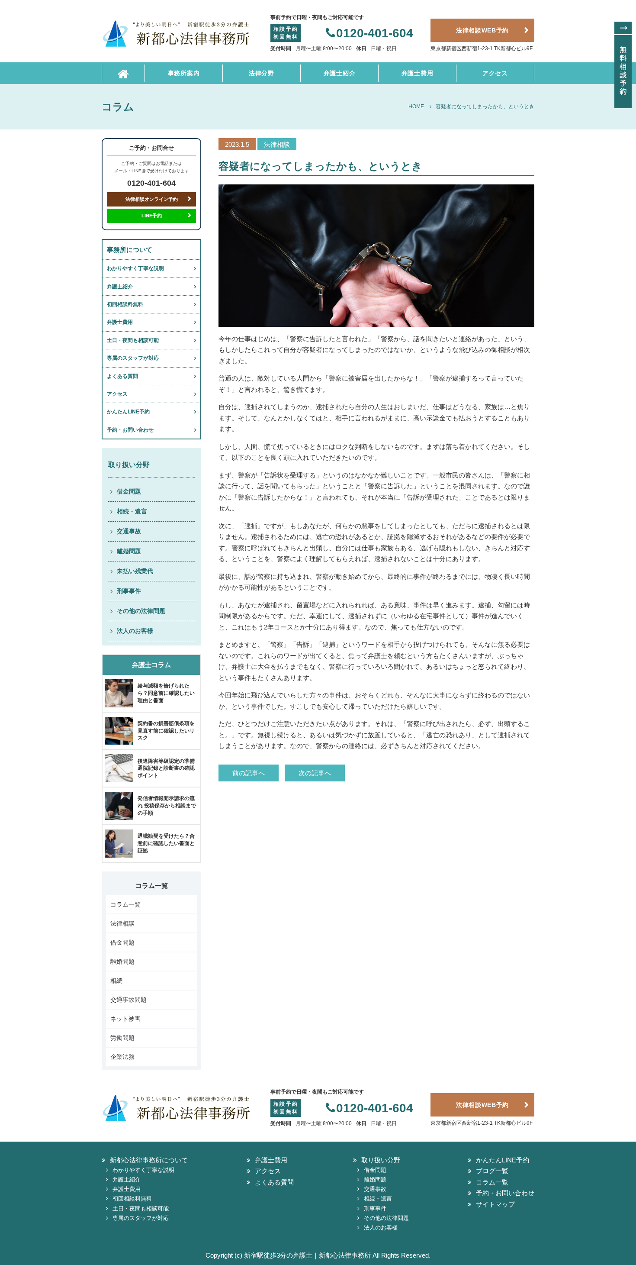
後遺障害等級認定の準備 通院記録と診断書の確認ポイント (166, 768)
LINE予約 (151, 215)
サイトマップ (495, 1204)
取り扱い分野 (380, 1160)
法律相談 (122, 923)
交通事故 (129, 531)
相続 (116, 980)
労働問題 (122, 1037)
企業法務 (122, 1056)
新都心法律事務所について (149, 1160)
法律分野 (261, 73)
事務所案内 (184, 73)
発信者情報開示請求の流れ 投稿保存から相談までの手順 (167, 805)
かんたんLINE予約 (128, 412)
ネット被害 (125, 1018)
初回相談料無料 (125, 304)
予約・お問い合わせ (130, 430)
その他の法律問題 (141, 610)
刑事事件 (129, 590)
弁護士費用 (418, 73)
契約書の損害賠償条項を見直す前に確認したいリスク (166, 730)
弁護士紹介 (340, 73)
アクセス (495, 73)
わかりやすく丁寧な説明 (135, 268)
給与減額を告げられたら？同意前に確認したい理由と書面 (166, 693)
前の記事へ (248, 773)
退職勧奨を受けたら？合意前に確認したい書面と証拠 (166, 843)
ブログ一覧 (492, 1171)
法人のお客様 (135, 630)
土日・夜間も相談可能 (133, 340)
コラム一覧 (125, 904)
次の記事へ (315, 773)
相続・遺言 (132, 511)
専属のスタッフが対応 (133, 358)
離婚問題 (129, 551)
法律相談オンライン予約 (151, 199)
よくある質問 (122, 376)
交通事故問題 (128, 999)
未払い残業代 (135, 571)
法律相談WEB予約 (482, 30)
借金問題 (129, 491)
